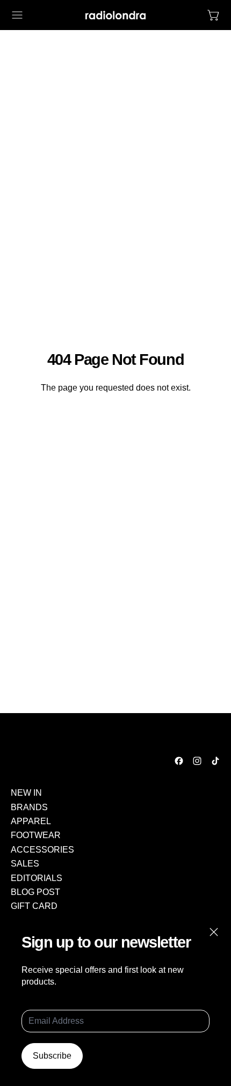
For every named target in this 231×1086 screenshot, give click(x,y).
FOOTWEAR (36, 835)
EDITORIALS (36, 878)
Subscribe (52, 1055)
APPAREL (31, 821)
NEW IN (26, 792)
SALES (25, 863)
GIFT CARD (34, 906)
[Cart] (213, 15)
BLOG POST (35, 892)
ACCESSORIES (42, 849)
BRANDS (29, 807)
